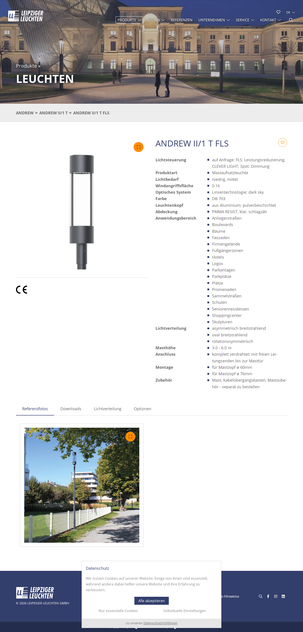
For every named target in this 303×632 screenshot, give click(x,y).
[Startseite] (25, 15)
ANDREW (24, 112)
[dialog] (151, 594)
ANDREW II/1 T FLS (91, 112)
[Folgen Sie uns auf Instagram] (275, 596)
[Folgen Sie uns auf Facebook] (268, 596)
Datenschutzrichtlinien (160, 623)
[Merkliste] (278, 12)
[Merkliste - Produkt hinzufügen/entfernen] (282, 142)
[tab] (35, 408)
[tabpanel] (151, 485)
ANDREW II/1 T (53, 112)
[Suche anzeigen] (291, 20)
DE (288, 12)
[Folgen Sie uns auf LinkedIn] (283, 596)
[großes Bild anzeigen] (82, 203)
